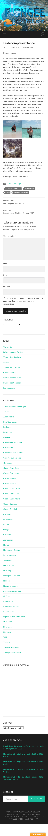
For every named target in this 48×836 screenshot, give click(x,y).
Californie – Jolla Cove (12, 442)
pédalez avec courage (12, 591)
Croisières (7, 463)
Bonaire (6, 437)
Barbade (6, 427)
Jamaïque (7, 560)
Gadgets (6, 529)
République (8, 601)
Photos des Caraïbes (12, 383)
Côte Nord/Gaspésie (12, 458)
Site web (6, 287)
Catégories (8, 347)
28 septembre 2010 (11, 47)
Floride (6, 524)
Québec (6, 596)
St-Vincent (7, 627)
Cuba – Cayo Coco (11, 468)
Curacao (6, 514)
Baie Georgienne (10, 422)
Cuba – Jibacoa (9, 483)
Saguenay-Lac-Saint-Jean (14, 616)
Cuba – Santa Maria (11, 499)
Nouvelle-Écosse (10, 586)
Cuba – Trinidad (10, 509)
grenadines (8, 540)
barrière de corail (13, 189)
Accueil (6, 362)
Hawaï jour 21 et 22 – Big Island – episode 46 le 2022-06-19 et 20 (23, 778)
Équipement (8, 519)
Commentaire (9, 236)
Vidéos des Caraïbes (11, 367)
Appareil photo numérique (14, 406)
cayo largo (29, 189)
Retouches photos (11, 606)
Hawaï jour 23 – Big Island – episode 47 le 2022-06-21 (23, 770)
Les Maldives (8, 565)
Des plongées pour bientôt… (14, 202)
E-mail (6, 275)
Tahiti (5, 637)
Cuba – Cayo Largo (11, 473)
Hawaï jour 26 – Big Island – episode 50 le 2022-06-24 (23, 755)
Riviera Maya (8, 611)
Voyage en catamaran (12, 652)
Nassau (6, 581)
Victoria (6, 642)
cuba (8, 192)
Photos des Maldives (12, 377)
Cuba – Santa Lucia (11, 493)
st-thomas (7, 621)
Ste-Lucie (7, 632)
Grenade (7, 534)
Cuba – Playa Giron (11, 488)
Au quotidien (8, 416)
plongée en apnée (21, 192)
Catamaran (8, 447)
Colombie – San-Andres (13, 452)
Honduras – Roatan (11, 550)
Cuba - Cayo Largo (14, 184)
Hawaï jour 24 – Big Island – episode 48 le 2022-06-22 (23, 762)
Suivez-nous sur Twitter (13, 352)
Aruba (6, 411)
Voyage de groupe (10, 647)
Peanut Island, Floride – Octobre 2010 (18, 212)
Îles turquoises (9, 555)
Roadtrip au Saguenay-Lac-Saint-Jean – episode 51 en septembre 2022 (23, 747)
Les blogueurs (9, 388)
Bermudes (7, 432)
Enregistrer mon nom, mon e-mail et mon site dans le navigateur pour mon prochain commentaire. (23, 301)
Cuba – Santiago (10, 504)
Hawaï (6, 545)
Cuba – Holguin (9, 478)
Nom (5, 263)
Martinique (8, 570)
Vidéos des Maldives (12, 357)
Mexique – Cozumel (11, 575)
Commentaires (9, 372)
